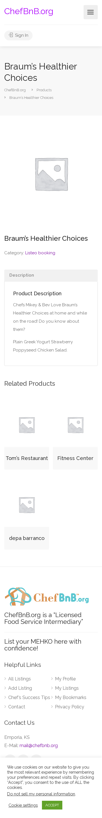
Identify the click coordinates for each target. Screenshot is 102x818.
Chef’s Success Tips (29, 697)
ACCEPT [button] (52, 805)
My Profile (65, 679)
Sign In (21, 35)
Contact (16, 706)
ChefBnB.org (28, 11)
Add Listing (20, 688)
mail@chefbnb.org (39, 745)
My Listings (67, 688)
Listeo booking (40, 252)
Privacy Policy (69, 706)
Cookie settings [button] (23, 805)
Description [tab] (21, 275)
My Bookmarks (70, 697)
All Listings (19, 679)
